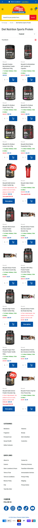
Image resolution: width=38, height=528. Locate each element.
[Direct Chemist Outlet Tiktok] (26, 508)
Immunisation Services (27, 472)
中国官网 (7, 499)
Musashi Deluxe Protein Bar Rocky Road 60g (27, 310)
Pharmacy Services (26, 464)
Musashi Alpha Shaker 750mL (27, 184)
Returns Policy (8, 481)
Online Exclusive (8, 445)
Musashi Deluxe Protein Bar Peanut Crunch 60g (9, 269)
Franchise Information (27, 468)
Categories (8, 424)
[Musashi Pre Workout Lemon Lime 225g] (10, 132)
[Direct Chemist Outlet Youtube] (32, 508)
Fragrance (6, 433)
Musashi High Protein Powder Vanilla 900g (9, 310)
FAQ (5, 485)
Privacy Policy (25, 476)
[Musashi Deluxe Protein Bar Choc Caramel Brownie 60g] (28, 214)
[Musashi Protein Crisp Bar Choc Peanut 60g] (28, 378)
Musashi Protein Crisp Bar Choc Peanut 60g (28, 392)
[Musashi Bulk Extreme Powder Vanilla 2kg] (10, 171)
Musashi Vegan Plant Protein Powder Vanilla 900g (9, 352)
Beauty (23, 433)
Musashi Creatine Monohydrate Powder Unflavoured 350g (9, 66)
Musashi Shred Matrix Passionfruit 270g (27, 145)
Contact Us (24, 460)
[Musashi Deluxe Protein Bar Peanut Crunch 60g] (10, 255)
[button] (2, 2)
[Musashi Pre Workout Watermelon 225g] (28, 93)
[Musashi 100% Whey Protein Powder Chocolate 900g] (28, 255)
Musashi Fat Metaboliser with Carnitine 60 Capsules (28, 66)
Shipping (23, 481)
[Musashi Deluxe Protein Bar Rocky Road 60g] (28, 296)
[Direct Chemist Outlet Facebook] (6, 508)
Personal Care (8, 437)
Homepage (4, 22)
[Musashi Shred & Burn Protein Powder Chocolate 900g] (10, 214)
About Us (6, 460)
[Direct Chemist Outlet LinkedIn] (19, 508)
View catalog (3, 9)
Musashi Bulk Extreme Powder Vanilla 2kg (9, 184)
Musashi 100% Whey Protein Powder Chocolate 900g (26, 270)
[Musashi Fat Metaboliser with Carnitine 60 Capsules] (28, 52)
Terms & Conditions (9, 476)
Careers (6, 464)
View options (8, 201)
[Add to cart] (13, 79)
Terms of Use (7, 472)
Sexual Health (7, 441)
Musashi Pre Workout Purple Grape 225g (9, 106)
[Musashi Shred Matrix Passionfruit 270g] (28, 132)
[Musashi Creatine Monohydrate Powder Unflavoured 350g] (10, 52)
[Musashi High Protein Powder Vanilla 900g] (10, 296)
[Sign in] (31, 9)
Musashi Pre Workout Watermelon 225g (27, 106)
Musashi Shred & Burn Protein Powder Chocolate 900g (9, 229)
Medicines (6, 428)
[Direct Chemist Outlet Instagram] (12, 508)
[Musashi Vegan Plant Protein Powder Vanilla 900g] (10, 337)
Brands (11, 22)
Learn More (25, 2)
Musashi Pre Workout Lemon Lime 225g (9, 145)
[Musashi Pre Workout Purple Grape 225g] (10, 93)
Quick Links (8, 455)
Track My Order (8, 489)
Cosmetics (24, 441)
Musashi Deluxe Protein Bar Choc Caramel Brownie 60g (27, 229)
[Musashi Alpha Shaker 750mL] (28, 171)
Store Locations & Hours (10, 468)
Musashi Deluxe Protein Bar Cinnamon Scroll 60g (28, 351)
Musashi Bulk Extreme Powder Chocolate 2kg (9, 392)
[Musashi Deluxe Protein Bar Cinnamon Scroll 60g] (28, 337)
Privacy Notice (25, 485)
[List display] (35, 40)
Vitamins (23, 428)
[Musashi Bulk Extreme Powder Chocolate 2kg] (10, 378)
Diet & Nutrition (25, 437)
